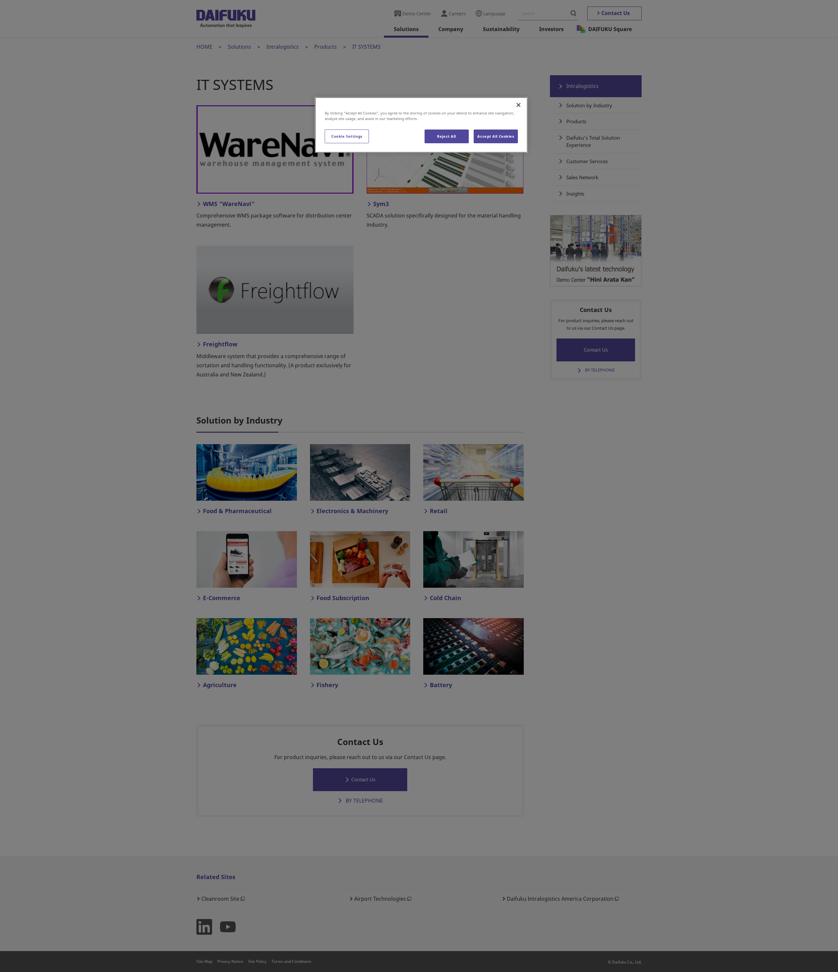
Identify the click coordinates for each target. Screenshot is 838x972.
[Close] (518, 105)
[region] (421, 125)
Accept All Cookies (495, 136)
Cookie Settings (346, 136)
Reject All (446, 136)
